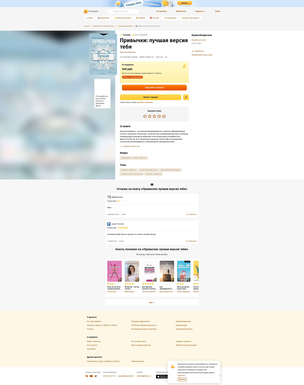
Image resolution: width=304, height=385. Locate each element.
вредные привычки (128, 170)
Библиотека (181, 11)
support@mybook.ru (126, 376)
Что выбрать (161, 11)
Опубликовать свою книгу (202, 55)
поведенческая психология (131, 174)
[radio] (145, 116)
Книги (90, 18)
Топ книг (155, 18)
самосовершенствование (170, 170)
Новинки (141, 18)
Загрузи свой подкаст (190, 18)
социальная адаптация (148, 170)
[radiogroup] (154, 116)
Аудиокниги (104, 18)
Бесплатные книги (123, 18)
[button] (195, 277)
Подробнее (181, 375)
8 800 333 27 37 (109, 376)
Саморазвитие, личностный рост (134, 158)
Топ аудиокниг (170, 18)
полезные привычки (153, 174)
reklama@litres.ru (144, 376)
